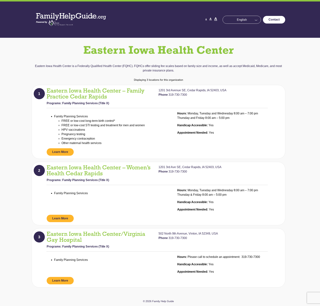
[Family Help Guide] (71, 29)
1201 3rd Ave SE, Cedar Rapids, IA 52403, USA (190, 167)
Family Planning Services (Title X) (85, 103)
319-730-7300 (178, 94)
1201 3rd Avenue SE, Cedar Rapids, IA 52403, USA (192, 90)
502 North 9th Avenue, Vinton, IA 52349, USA (188, 233)
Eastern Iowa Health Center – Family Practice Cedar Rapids (95, 94)
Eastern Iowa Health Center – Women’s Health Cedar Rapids (99, 171)
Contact (274, 19)
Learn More (60, 151)
